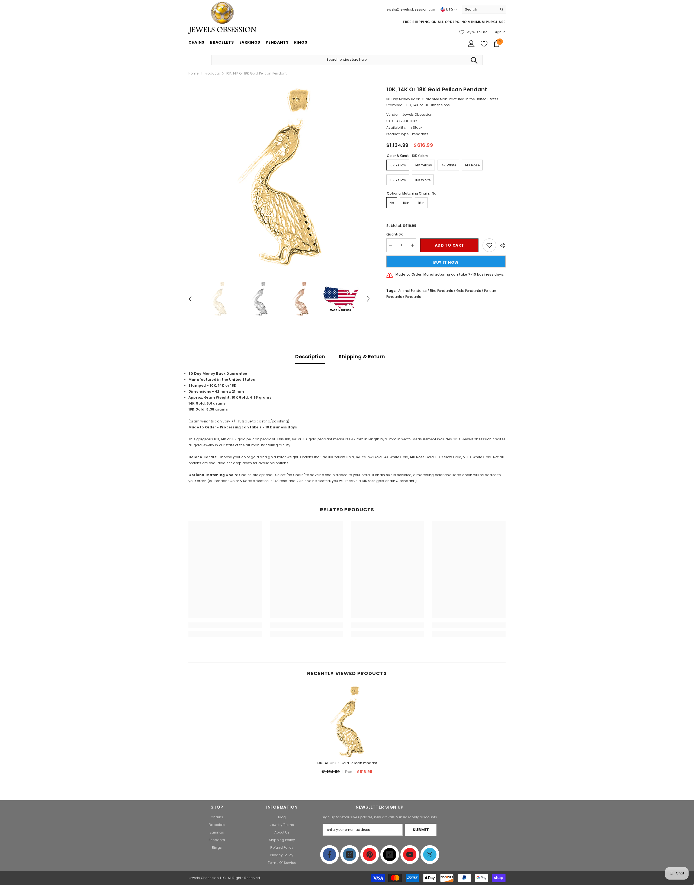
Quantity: (394, 234)
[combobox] (479, 9)
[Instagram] (349, 854)
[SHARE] (501, 245)
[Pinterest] (369, 854)
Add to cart (449, 245)
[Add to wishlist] (489, 245)
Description (310, 356)
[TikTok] (389, 854)
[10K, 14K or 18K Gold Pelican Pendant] (347, 721)
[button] (190, 299)
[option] (279, 176)
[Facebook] (329, 854)
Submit (421, 829)
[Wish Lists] (484, 43)
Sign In (500, 32)
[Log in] (471, 43)
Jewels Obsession (417, 114)
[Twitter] (429, 854)
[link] (225, 625)
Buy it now (446, 262)
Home (193, 73)
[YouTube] (409, 854)
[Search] (484, 9)
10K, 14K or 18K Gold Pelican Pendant (347, 763)
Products (212, 73)
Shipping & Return (362, 356)
